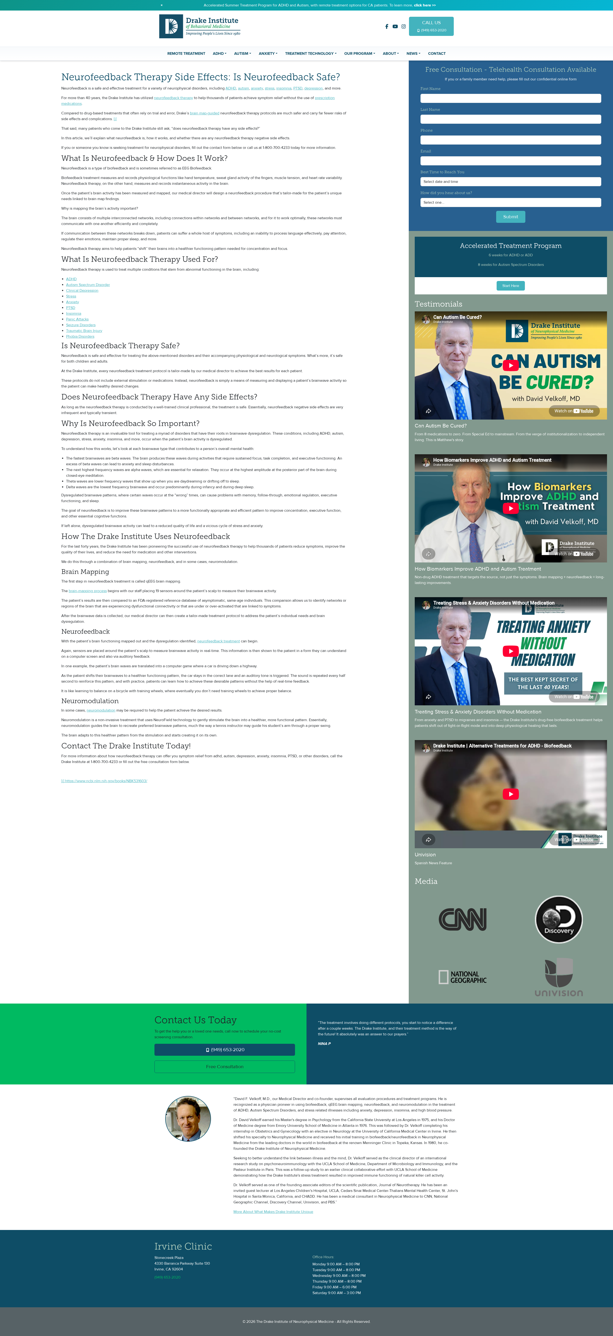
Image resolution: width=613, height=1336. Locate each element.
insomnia (283, 88)
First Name (430, 89)
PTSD (297, 88)
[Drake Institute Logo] (199, 26)
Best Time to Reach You (442, 172)
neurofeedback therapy (173, 97)
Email (425, 151)
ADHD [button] (218, 53)
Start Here (510, 285)
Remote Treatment (186, 53)
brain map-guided (204, 113)
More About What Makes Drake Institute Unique (273, 1211)
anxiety (257, 88)
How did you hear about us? (446, 193)
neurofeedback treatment (218, 641)
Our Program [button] (358, 53)
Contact (437, 53)
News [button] (412, 53)
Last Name (430, 110)
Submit (510, 217)
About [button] (389, 53)
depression (313, 88)
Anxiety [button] (267, 53)
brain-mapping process (88, 591)
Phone (426, 131)
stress (269, 88)
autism (243, 88)
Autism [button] (241, 53)
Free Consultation (225, 1067)
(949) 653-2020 (227, 1050)
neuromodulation (101, 710)
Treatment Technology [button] (309, 53)
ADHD (231, 88)
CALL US (433, 26)
